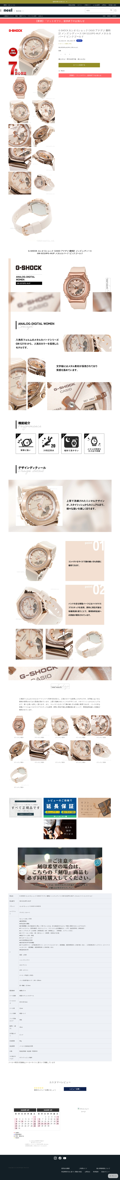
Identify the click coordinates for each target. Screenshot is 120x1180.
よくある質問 (96, 5)
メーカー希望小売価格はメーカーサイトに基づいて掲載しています (31, 1062)
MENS (108, 16)
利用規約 (96, 1171)
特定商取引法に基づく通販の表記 (71, 1171)
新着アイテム (23, 16)
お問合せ (104, 5)
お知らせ (40, 16)
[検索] (111, 10)
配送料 (63, 47)
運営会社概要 (65, 1168)
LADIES (114, 16)
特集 (16, 16)
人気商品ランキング (9, 16)
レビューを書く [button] (75, 1089)
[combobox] (99, 10)
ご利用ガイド (87, 5)
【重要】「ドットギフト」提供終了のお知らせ (60, 21)
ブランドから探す (32, 16)
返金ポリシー (105, 1171)
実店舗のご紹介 (112, 5)
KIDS (104, 16)
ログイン (80, 5)
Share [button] (63, 70)
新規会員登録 (72, 5)
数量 (60, 50)
